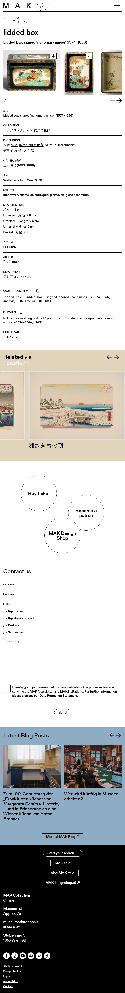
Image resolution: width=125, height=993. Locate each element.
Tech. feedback (16, 632)
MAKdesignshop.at (60, 882)
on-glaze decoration (75, 195)
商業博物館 (42, 130)
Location (14, 363)
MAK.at (61, 862)
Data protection (12, 971)
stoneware (10, 195)
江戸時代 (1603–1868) (19, 165)
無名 (14, 145)
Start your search (60, 853)
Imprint (7, 976)
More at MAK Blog (60, 836)
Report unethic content (21, 618)
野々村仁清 (26, 151)
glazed (54, 195)
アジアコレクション (18, 130)
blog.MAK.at (61, 872)
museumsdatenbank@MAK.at (20, 924)
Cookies (8, 986)
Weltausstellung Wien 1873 (22, 180)
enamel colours (30, 195)
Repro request (16, 611)
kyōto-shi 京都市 (31, 145)
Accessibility (10, 981)
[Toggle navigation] (117, 6)
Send (62, 712)
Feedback (13, 625)
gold (45, 195)
